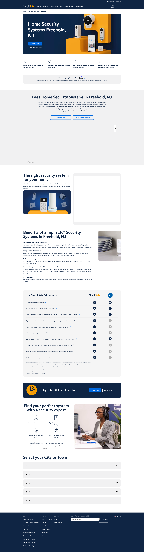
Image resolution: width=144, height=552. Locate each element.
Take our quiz (95, 390)
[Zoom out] (115, 128)
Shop (24, 516)
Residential (110, 1)
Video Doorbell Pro (29, 532)
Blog (43, 536)
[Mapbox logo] (30, 162)
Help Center (58, 522)
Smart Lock (26, 529)
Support (56, 516)
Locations (45, 532)
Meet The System (28, 519)
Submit (105, 519)
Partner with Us (46, 529)
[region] (72, 144)
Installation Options (29, 542)
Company (45, 516)
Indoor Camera (28, 526)
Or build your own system (35, 47)
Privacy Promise (47, 519)
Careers (44, 522)
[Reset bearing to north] (115, 131)
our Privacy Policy (103, 522)
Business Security (28, 546)
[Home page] (28, 6)
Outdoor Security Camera (31, 522)
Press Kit (44, 526)
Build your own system (83, 117)
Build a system (108, 390)
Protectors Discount (29, 536)
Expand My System (29, 539)
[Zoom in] (115, 126)
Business (118, 1)
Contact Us (57, 519)
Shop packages (60, 117)
